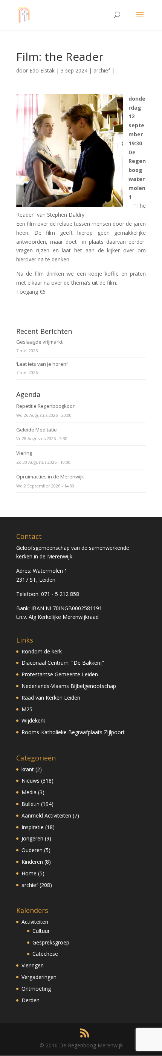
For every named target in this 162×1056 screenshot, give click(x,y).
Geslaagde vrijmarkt (39, 341)
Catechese (45, 953)
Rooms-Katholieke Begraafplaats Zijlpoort (73, 732)
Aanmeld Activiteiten (46, 815)
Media (29, 792)
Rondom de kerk (41, 651)
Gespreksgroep (50, 942)
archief (101, 70)
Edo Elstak (42, 70)
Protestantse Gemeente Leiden (59, 674)
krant (27, 769)
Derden (30, 1000)
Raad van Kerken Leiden (50, 697)
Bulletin (30, 803)
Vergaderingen (39, 977)
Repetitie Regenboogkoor (45, 406)
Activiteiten (34, 921)
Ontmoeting (36, 988)
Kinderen (32, 861)
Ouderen (32, 850)
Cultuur (41, 930)
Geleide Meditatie (36, 429)
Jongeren (32, 838)
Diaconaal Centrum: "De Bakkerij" (62, 662)
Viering (24, 453)
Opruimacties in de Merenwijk (50, 476)
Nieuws (30, 780)
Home (29, 873)
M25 (26, 709)
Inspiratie (32, 827)
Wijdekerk (33, 720)
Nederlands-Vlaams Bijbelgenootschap (68, 685)
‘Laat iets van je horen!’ (42, 364)
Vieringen (32, 965)
